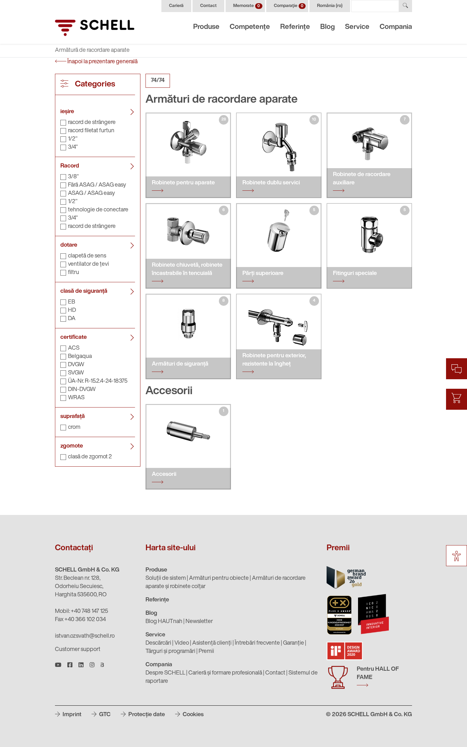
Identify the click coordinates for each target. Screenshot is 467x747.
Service (357, 27)
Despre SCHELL (165, 673)
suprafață (72, 417)
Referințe (295, 27)
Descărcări (158, 643)
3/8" (73, 177)
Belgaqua (80, 357)
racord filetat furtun (91, 131)
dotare (68, 245)
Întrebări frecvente (257, 643)
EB (71, 302)
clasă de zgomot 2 (90, 457)
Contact (208, 5)
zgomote (71, 446)
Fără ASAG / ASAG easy (97, 185)
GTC (104, 715)
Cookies (192, 715)
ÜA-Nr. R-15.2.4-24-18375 (97, 381)
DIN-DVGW (82, 390)
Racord (69, 166)
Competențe (250, 27)
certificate (73, 337)
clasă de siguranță (83, 291)
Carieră (176, 5)
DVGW (76, 365)
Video (181, 643)
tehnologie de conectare (98, 210)
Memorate (246, 5)
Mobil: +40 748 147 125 (81, 611)
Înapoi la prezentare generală (102, 62)
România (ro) (329, 5)
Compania (396, 27)
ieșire (67, 112)
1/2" (73, 139)
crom (74, 427)
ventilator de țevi (88, 264)
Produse (206, 27)
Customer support (77, 650)
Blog (327, 27)
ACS (73, 348)
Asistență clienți (212, 643)
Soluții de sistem (166, 578)
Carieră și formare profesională (225, 673)
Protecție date (146, 715)
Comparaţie (288, 5)
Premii (206, 651)
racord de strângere (92, 123)
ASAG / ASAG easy (91, 193)
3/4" (73, 147)
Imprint (71, 715)
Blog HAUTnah (164, 622)
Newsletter (199, 622)
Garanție (293, 643)
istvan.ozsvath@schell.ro (85, 636)
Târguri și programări (170, 651)
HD (72, 310)
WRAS (76, 398)
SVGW (76, 373)
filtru (73, 273)
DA (72, 319)
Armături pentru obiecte (219, 578)
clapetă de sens (87, 256)
